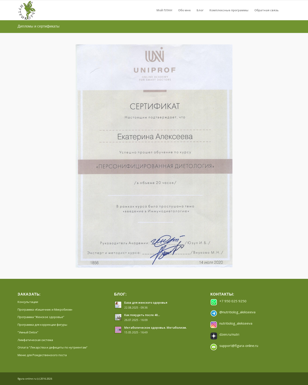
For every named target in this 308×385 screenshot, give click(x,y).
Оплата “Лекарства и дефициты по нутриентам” (52, 239)
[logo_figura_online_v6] (37, 10)
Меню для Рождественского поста (42, 247)
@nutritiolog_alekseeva (237, 204)
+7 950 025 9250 (232, 192)
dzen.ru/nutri (229, 226)
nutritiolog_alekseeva (235, 215)
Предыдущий (85, 102)
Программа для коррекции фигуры (42, 216)
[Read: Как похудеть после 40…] (118, 209)
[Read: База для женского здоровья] (118, 196)
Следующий (222, 102)
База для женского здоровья (145, 194)
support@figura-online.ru (238, 237)
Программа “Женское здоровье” (41, 209)
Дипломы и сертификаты (39, 26)
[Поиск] (286, 10)
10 (170, 154)
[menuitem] (164, 10)
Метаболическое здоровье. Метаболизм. (155, 219)
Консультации (28, 194)
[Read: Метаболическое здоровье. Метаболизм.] (118, 222)
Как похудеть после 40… (142, 207)
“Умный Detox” (28, 224)
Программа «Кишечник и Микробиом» (45, 201)
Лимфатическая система (35, 232)
